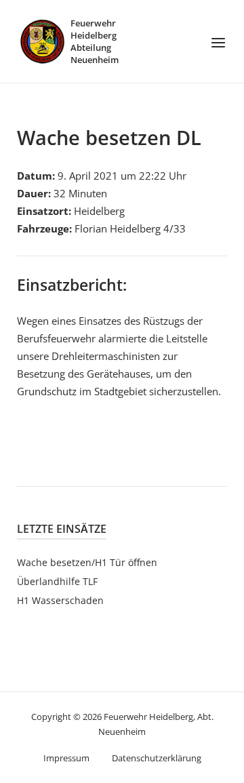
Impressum (66, 758)
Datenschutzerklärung (156, 758)
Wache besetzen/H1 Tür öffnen (87, 562)
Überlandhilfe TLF (57, 581)
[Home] (42, 40)
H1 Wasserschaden (60, 600)
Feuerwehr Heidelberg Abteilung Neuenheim (94, 41)
